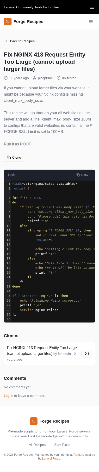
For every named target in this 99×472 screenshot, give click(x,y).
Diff (87, 353)
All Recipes (37, 445)
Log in (8, 395)
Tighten (53, 7)
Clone (16, 157)
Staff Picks (62, 445)
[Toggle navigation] (91, 7)
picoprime (45, 78)
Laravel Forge (51, 458)
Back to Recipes (22, 41)
